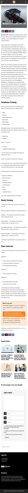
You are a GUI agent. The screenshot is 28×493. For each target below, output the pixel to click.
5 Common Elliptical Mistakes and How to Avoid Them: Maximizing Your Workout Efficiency (20, 357)
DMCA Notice (4, 459)
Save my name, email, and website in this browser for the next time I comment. (14, 427)
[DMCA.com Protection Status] (5, 466)
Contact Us (4, 461)
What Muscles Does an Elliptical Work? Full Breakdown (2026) (6, 375)
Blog (7, 7)
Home (3, 7)
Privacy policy (5, 458)
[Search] (25, 2)
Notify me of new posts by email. (14, 434)
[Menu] (2, 2)
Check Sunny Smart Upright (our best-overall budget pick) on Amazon (14, 314)
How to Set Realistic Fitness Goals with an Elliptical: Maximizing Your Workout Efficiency (20, 376)
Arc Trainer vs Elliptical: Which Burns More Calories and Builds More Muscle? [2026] (7, 357)
